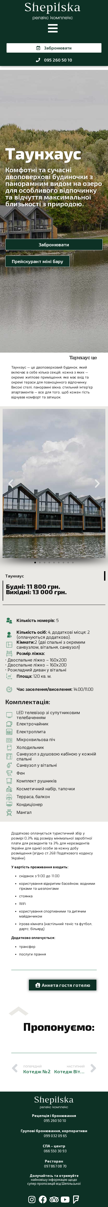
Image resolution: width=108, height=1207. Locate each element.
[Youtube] (65, 1199)
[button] (52, 28)
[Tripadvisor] (54, 1199)
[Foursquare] (76, 1199)
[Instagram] (32, 1199)
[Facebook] (43, 1199)
